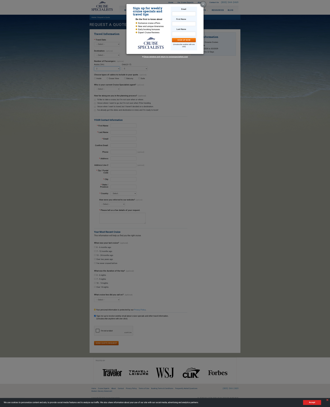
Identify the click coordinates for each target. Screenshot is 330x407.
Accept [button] (312, 402)
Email (183, 9)
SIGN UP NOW (184, 40)
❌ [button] (327, 400)
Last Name (181, 29)
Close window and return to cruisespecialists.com (166, 57)
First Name (181, 19)
